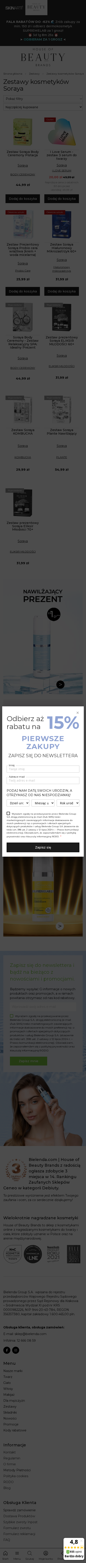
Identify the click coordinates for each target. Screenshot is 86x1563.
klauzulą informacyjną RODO (42, 836)
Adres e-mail (17, 776)
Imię (12, 765)
